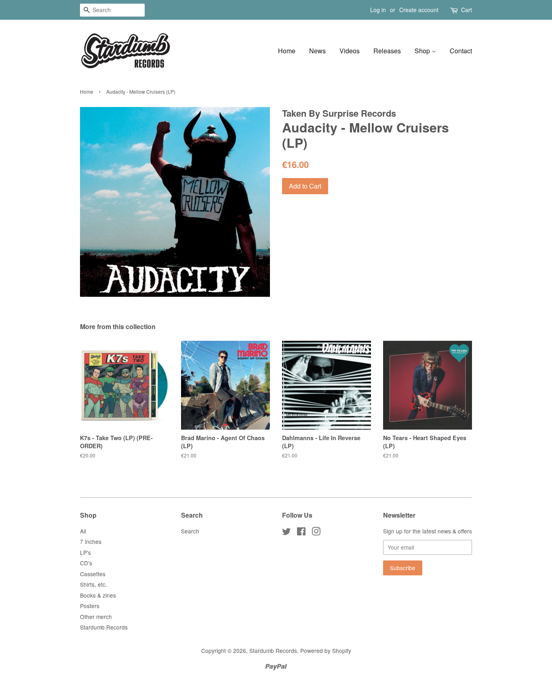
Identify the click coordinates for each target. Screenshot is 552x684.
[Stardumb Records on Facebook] (301, 533)
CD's (86, 563)
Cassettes (92, 574)
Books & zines (98, 595)
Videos (349, 50)
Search (190, 531)
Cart (466, 10)
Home (286, 50)
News (317, 50)
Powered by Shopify (325, 650)
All (83, 531)
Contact (461, 50)
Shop (423, 50)
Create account (418, 10)
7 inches (90, 541)
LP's (85, 552)
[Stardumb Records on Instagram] (316, 533)
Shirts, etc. (93, 584)
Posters (89, 606)
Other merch (96, 617)
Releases (387, 50)
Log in (378, 10)
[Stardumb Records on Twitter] (286, 533)
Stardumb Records (104, 627)
